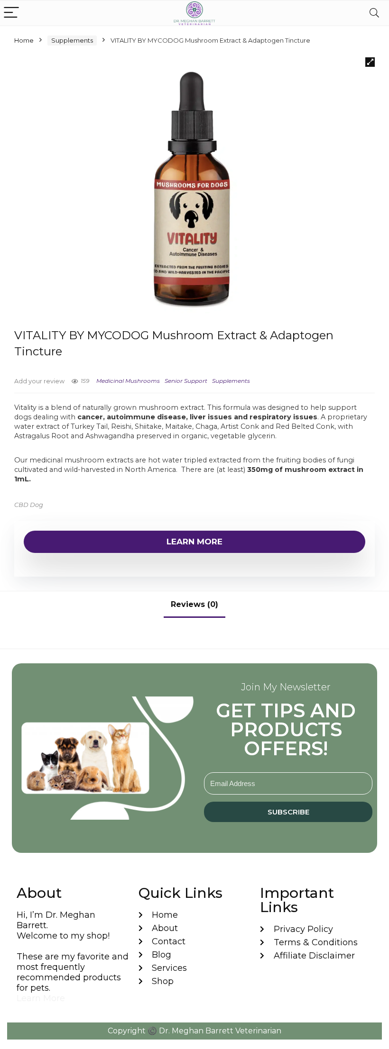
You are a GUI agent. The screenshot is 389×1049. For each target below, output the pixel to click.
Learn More (194, 541)
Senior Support (186, 380)
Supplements (72, 40)
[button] (370, 62)
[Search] (374, 13)
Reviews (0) (194, 604)
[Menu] (11, 13)
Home (24, 40)
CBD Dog (28, 504)
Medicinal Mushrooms (128, 380)
